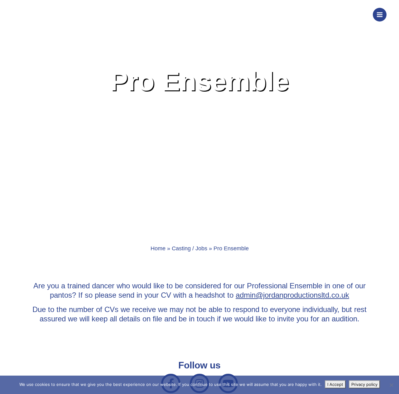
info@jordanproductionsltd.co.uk (313, 14)
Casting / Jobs (189, 248)
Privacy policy (364, 384)
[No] (391, 385)
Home (158, 248)
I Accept (335, 384)
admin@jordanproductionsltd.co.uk (292, 295)
